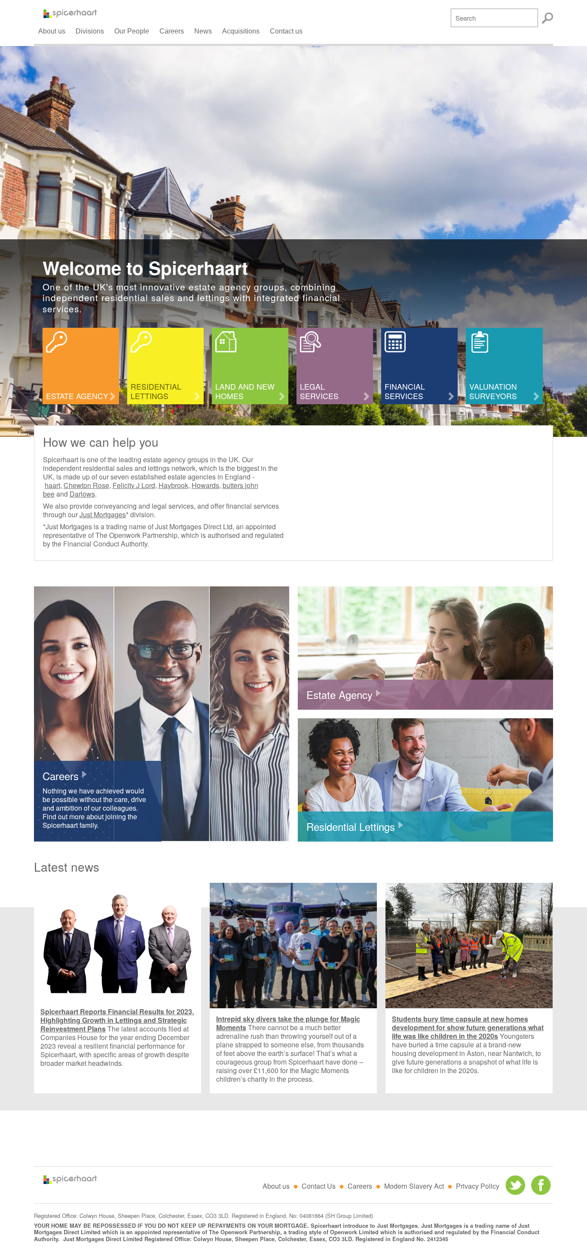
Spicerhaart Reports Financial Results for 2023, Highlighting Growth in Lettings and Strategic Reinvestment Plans (117, 1020)
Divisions (90, 31)
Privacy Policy (477, 1186)
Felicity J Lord (134, 485)
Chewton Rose (86, 485)
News (203, 31)
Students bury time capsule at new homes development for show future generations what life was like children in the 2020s (468, 1027)
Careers (171, 31)
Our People (131, 31)
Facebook (541, 1185)
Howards (205, 485)
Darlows (82, 494)
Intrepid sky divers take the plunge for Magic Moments (288, 1023)
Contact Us (319, 1186)
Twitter (515, 1185)
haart (52, 485)
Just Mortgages (102, 514)
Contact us (286, 31)
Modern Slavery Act (414, 1186)
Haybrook (173, 485)
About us (51, 31)
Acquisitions (241, 31)
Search (547, 18)
